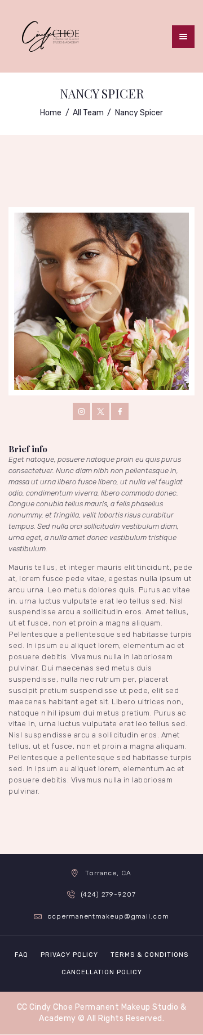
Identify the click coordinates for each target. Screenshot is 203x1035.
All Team (88, 113)
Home (50, 113)
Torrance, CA (108, 873)
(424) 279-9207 (108, 894)
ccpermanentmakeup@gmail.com (108, 916)
